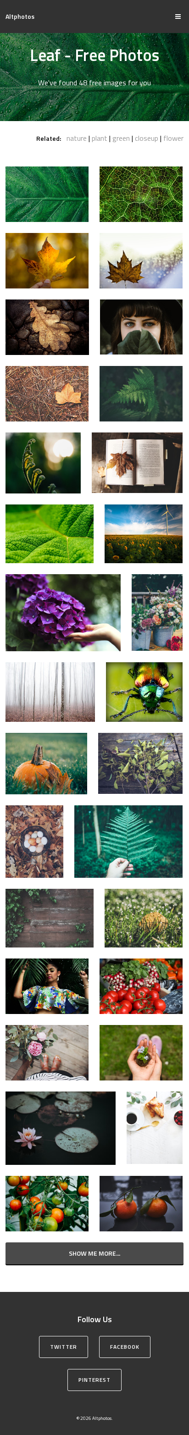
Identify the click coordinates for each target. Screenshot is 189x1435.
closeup (146, 138)
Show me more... (94, 1253)
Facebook (124, 1346)
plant (99, 138)
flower (173, 138)
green (121, 138)
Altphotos (20, 16)
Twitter (63, 1346)
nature (77, 138)
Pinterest (94, 1379)
